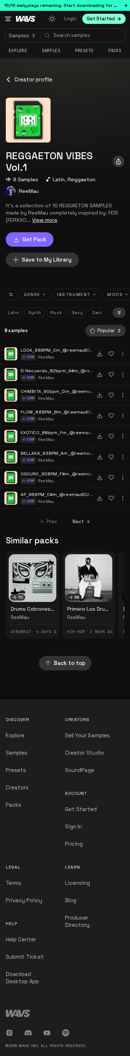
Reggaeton (81, 179)
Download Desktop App (22, 978)
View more (44, 220)
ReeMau (29, 191)
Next (78, 521)
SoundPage (79, 770)
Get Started (81, 809)
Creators (17, 787)
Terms (13, 882)
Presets (16, 770)
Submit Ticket (25, 956)
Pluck (56, 312)
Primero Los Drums (89, 609)
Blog (70, 900)
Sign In (73, 826)
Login (70, 19)
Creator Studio (84, 752)
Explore (18, 51)
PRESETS (84, 51)
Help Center (21, 939)
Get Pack (34, 239)
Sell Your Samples (87, 735)
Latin (59, 179)
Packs (115, 51)
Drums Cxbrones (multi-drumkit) (49, 609)
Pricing (74, 843)
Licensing (77, 882)
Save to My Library (47, 259)
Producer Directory (77, 921)
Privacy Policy (24, 900)
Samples (51, 51)
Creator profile (33, 79)
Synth (34, 312)
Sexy (77, 312)
